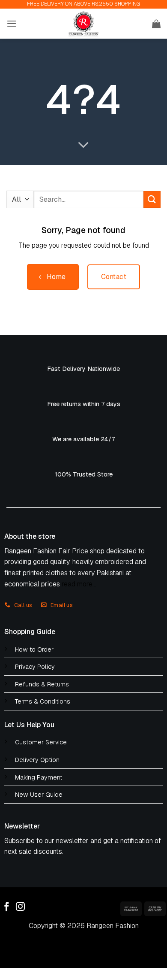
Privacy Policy (35, 667)
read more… (79, 584)
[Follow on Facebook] (6, 907)
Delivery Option (37, 760)
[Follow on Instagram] (20, 907)
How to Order (34, 649)
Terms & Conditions (42, 701)
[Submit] (152, 199)
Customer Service (41, 742)
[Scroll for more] (83, 145)
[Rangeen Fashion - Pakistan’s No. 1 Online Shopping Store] (83, 24)
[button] (11, 23)
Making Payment (38, 777)
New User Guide (39, 794)
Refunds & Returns (42, 684)
